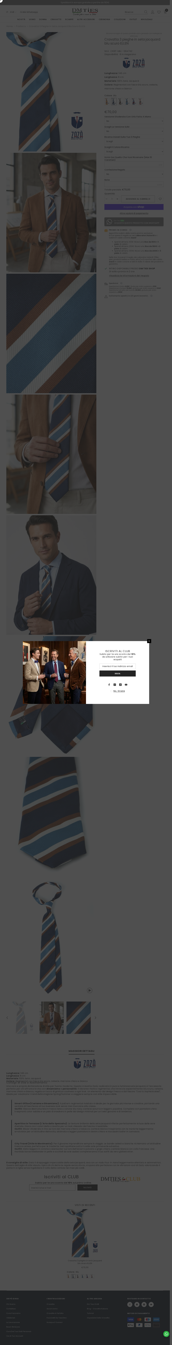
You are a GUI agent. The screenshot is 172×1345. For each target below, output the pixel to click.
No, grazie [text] (119, 691)
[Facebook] (109, 684)
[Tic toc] (120, 684)
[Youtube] (126, 684)
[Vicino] (149, 641)
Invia (117, 673)
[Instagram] (115, 684)
